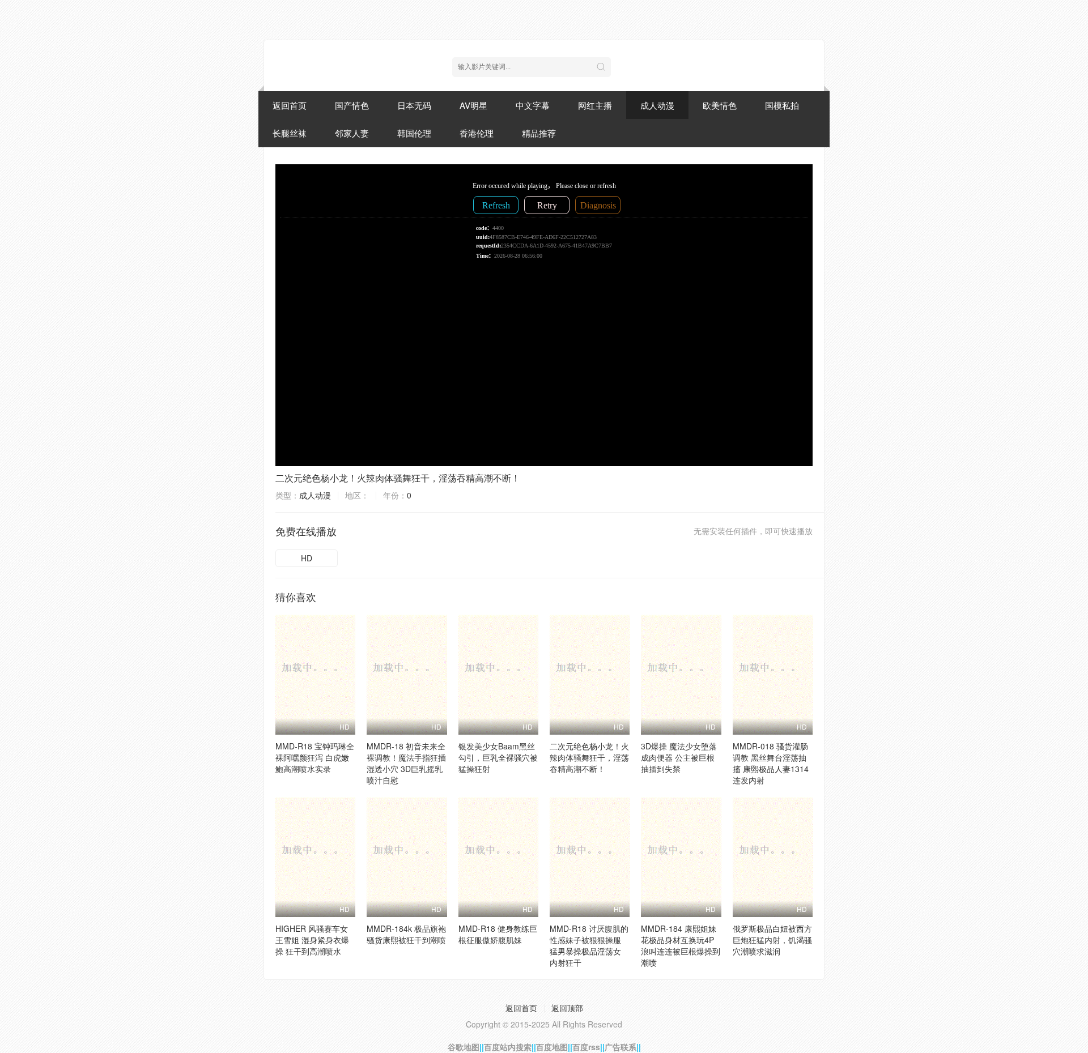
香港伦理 (477, 133)
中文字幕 (533, 105)
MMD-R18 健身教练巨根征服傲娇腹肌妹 (497, 934)
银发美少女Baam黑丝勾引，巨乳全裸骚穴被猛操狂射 (498, 757)
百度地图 (552, 1046)
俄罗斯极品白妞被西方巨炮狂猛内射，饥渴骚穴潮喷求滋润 (772, 940)
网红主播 (595, 105)
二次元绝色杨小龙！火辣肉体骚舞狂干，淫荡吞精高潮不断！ (397, 477)
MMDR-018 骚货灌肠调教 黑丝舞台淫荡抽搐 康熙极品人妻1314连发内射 (771, 763)
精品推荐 (539, 133)
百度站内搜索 (508, 1046)
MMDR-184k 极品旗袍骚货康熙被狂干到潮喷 (406, 934)
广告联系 (620, 1046)
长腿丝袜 (290, 133)
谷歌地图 (463, 1046)
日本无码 (414, 105)
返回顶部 (567, 1007)
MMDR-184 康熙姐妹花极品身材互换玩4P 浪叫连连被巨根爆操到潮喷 (680, 945)
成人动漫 (657, 105)
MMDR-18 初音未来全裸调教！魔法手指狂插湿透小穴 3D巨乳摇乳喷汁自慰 (406, 763)
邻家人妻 (352, 133)
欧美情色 (720, 105)
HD (306, 558)
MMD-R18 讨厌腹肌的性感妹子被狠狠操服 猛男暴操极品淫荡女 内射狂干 (589, 945)
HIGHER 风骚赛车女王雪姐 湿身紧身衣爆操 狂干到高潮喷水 (312, 940)
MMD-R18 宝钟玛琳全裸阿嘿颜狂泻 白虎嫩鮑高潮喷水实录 (314, 757)
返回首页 (290, 105)
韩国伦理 (414, 133)
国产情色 (352, 105)
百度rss (586, 1046)
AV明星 (473, 105)
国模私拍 (782, 105)
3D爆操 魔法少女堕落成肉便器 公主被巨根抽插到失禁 (679, 757)
